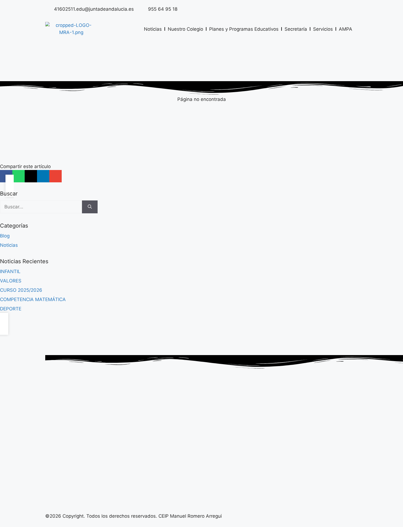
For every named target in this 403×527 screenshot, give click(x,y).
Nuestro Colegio (185, 29)
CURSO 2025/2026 (21, 290)
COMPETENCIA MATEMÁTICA (33, 299)
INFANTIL (10, 271)
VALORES (10, 281)
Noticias (153, 29)
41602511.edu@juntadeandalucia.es (94, 9)
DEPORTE (10, 308)
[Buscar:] (41, 207)
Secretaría (296, 29)
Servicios (323, 29)
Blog (5, 236)
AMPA (345, 29)
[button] (18, 176)
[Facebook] (351, 8)
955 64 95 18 (162, 9)
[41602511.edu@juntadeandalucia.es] (48, 9)
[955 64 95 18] (142, 9)
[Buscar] (90, 207)
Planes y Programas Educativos (244, 29)
